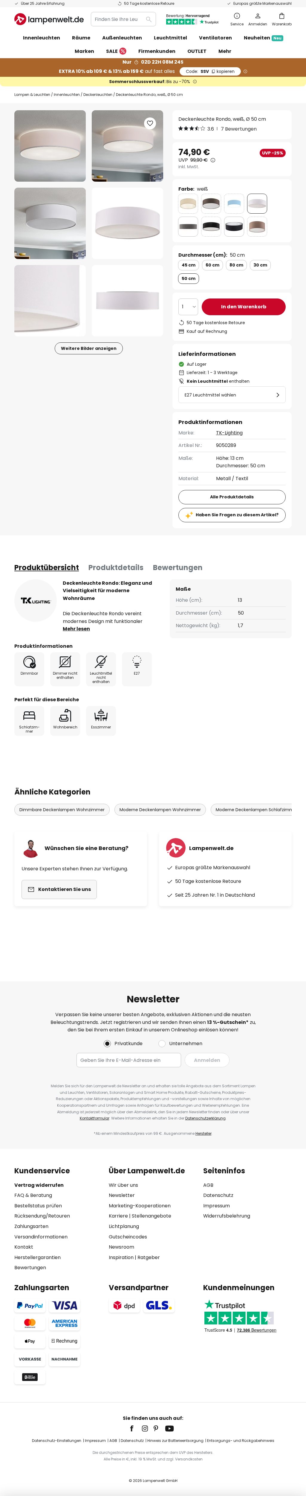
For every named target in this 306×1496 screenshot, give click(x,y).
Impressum (216, 1205)
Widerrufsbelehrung (226, 1215)
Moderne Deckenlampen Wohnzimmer (160, 810)
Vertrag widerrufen (39, 1185)
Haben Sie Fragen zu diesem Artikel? (237, 515)
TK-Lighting (229, 432)
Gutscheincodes (128, 1236)
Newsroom (121, 1247)
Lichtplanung (124, 1226)
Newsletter (122, 1195)
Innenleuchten (67, 94)
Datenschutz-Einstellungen (56, 1440)
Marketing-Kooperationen (140, 1205)
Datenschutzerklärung (205, 1118)
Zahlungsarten (31, 1226)
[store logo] (49, 19)
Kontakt (23, 1247)
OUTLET (196, 51)
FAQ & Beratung (33, 1195)
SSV (210, 71)
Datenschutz (218, 1195)
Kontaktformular (94, 1118)
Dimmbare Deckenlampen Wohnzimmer (62, 810)
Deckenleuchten (97, 94)
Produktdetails (115, 567)
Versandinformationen (41, 1236)
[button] (50, 223)
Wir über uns (123, 1185)
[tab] (46, 567)
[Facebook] (135, 1428)
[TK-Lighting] (35, 600)
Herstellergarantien (37, 1257)
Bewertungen (178, 567)
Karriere (118, 1215)
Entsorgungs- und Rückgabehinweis (240, 1440)
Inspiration (121, 1257)
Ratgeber (148, 1257)
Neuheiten (262, 37)
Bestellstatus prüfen (38, 1205)
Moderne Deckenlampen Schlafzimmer (257, 810)
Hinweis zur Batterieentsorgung (175, 1440)
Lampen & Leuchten (32, 94)
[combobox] (123, 19)
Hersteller (203, 1133)
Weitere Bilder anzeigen (89, 348)
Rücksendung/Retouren (42, 1215)
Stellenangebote (151, 1215)
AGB (208, 1185)
